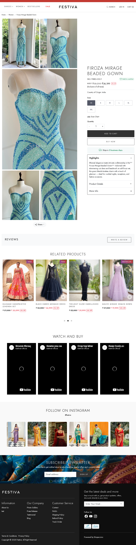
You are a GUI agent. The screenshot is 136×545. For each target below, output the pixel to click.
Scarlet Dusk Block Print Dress (84, 305)
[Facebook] (86, 517)
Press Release (32, 511)
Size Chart (94, 116)
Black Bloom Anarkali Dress (52, 304)
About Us (5, 507)
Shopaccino (98, 537)
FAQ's (54, 511)
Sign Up (84, 474)
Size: (89, 97)
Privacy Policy (23, 536)
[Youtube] (91, 517)
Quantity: (90, 121)
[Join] (121, 504)
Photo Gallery (32, 507)
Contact (55, 507)
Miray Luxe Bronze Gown (17, 304)
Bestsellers (34, 6)
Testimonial (31, 514)
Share (40, 224)
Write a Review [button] (119, 240)
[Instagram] (95, 517)
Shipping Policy (58, 514)
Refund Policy (57, 518)
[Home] (68, 7)
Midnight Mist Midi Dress (117, 304)
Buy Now (110, 141)
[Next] (127, 436)
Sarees (8, 6)
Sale (48, 6)
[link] (111, 6)
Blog (29, 518)
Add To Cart (110, 133)
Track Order (57, 521)
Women (19, 6)
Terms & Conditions (9, 536)
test (3, 511)
